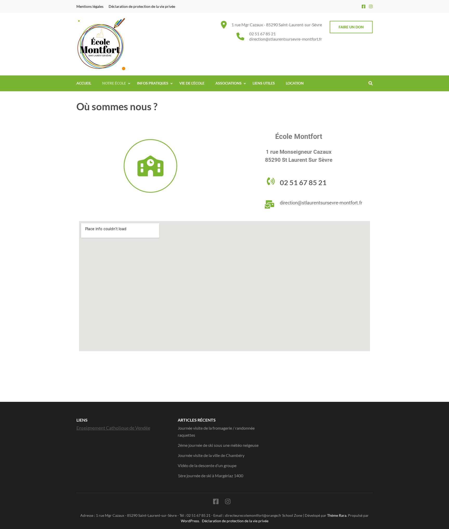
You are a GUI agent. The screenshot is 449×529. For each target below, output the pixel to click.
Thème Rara (336, 515)
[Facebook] (363, 6)
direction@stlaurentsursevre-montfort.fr (285, 38)
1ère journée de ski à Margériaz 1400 (210, 475)
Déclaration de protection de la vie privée (142, 6)
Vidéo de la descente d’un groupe (207, 465)
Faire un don (351, 27)
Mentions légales (89, 6)
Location (295, 83)
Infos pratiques (152, 83)
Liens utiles (264, 83)
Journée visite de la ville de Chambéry (211, 455)
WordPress (190, 521)
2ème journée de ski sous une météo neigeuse (218, 445)
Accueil (83, 83)
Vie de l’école (191, 83)
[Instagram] (371, 6)
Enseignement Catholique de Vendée (113, 428)
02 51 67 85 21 (262, 33)
